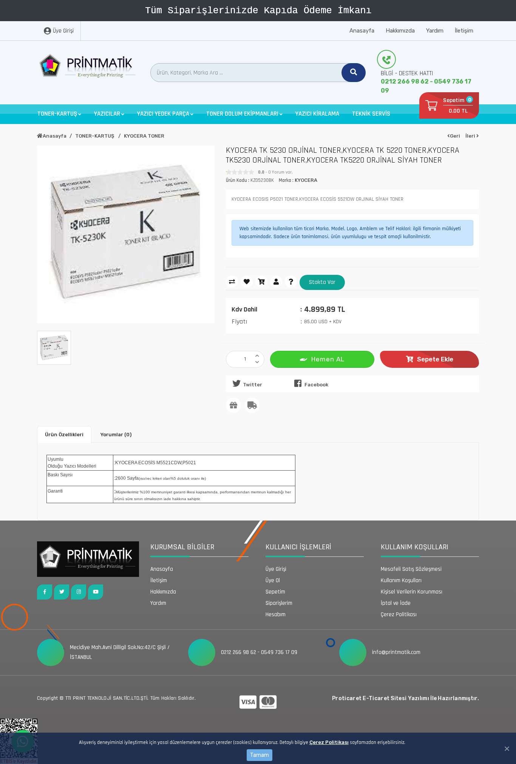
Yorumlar (115, 434)
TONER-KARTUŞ (95, 136)
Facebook (316, 384)
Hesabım (276, 614)
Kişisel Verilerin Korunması (411, 591)
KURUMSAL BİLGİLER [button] (182, 547)
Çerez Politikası (329, 742)
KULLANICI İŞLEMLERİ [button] (298, 547)
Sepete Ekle (435, 359)
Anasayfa (361, 30)
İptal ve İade (396, 603)
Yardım (434, 30)
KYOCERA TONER (144, 136)
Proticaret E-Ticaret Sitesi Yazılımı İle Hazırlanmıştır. (405, 698)
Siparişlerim (279, 603)
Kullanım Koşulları (401, 580)
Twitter (252, 384)
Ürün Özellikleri (64, 434)
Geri (455, 136)
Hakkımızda (400, 30)
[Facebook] (44, 592)
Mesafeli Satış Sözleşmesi (411, 569)
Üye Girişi (276, 569)
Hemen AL (328, 359)
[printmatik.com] (88, 67)
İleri (470, 136)
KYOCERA (306, 180)
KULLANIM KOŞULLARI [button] (414, 547)
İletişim (464, 30)
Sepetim (275, 591)
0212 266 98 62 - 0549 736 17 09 (426, 86)
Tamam (259, 755)
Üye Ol (273, 580)
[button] (59, 114)
